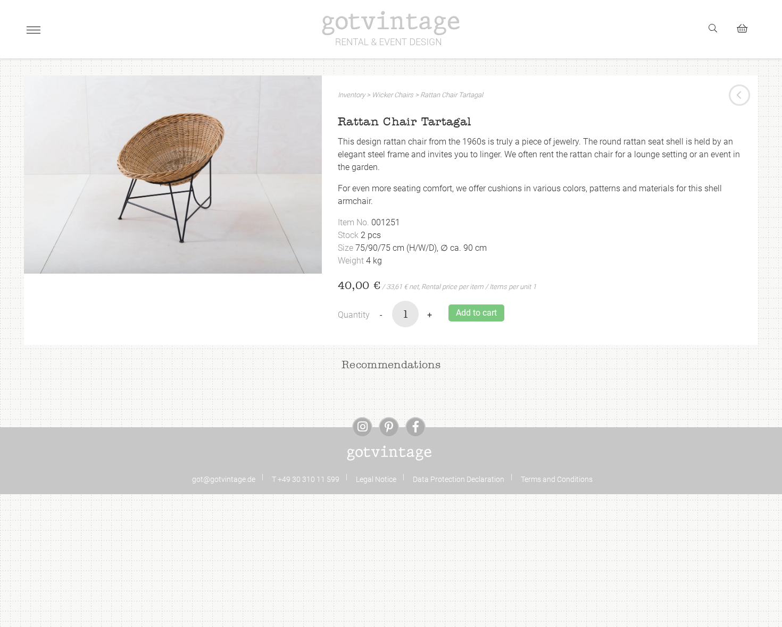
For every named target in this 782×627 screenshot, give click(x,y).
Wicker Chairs (392, 95)
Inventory (351, 95)
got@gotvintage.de (223, 479)
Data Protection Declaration (458, 479)
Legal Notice (376, 479)
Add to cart (476, 313)
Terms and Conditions (557, 479)
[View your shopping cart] (746, 27)
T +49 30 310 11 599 (305, 479)
